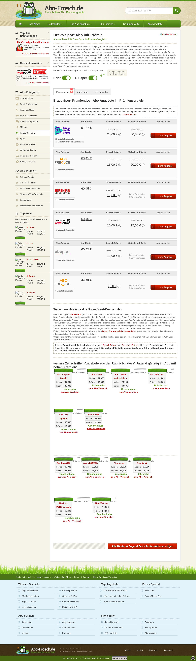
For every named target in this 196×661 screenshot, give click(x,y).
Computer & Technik (29, 156)
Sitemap (128, 650)
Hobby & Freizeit (27, 161)
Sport (22, 138)
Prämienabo (62, 92)
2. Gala (30, 243)
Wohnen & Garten (28, 150)
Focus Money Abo (153, 596)
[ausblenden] (192, 658)
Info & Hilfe (108, 615)
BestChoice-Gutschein (30, 188)
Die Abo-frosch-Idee (113, 627)
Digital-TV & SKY (69, 607)
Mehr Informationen (101, 658)
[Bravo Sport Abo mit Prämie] (168, 34)
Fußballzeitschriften (71, 601)
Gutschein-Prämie (130, 345)
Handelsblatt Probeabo (114, 601)
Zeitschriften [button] (54, 24)
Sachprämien (26, 200)
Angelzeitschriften (30, 590)
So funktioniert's (131, 24)
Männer (23, 127)
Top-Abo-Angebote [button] (80, 24)
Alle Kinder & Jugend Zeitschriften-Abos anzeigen (142, 546)
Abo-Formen (26, 615)
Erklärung (149, 622)
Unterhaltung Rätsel (29, 121)
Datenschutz (153, 650)
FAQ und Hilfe (110, 633)
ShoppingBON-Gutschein (31, 194)
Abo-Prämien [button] (107, 24)
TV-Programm (26, 98)
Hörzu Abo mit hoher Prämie (116, 596)
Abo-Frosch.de (44, 577)
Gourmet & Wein (69, 596)
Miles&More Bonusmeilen (31, 206)
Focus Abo (150, 590)
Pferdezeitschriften (30, 596)
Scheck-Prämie (110, 345)
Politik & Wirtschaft (28, 104)
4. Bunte (31, 276)
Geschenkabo (101, 92)
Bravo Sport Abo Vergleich (105, 577)
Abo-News (34, 24)
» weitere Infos (129, 114)
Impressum (168, 650)
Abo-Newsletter (155, 24)
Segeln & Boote (29, 601)
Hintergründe (151, 627)
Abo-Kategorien (29, 92)
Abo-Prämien (28, 170)
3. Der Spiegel (33, 260)
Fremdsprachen (69, 590)
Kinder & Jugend (27, 133)
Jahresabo (82, 92)
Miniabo (25, 633)
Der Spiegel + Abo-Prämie (115, 590)
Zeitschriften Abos (62, 577)
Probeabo (66, 633)
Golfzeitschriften (29, 607)
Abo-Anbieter (151, 633)
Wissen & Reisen (27, 144)
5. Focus (31, 292)
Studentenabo (68, 627)
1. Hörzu (31, 227)
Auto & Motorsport (28, 116)
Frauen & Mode (27, 110)
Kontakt (140, 650)
